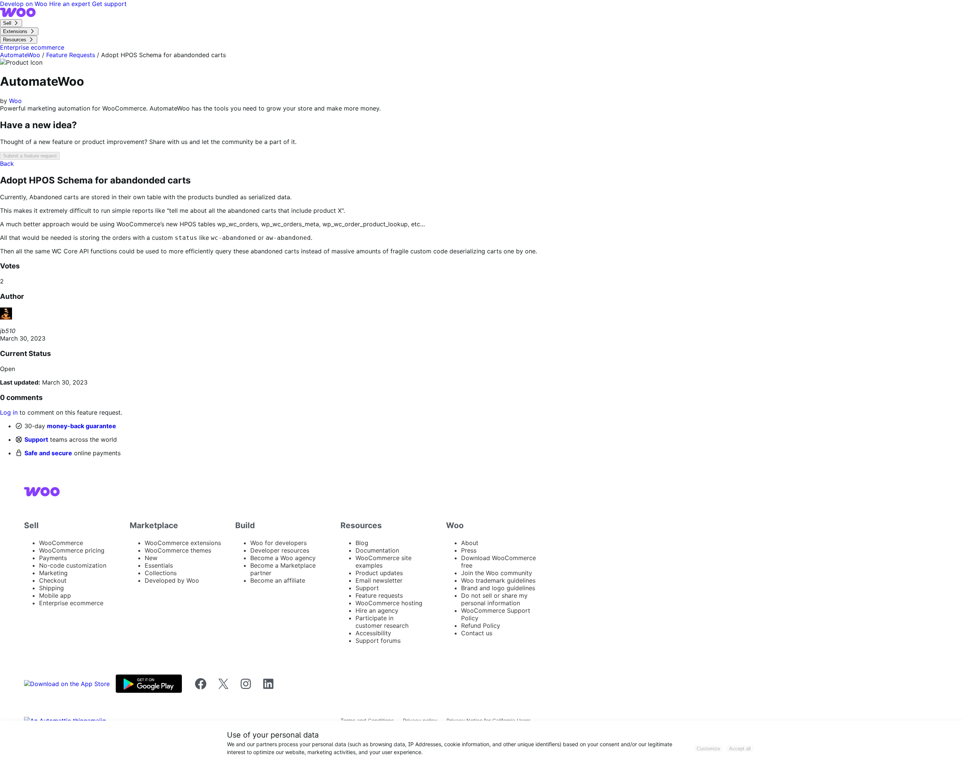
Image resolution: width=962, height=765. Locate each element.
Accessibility (373, 633)
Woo (15, 101)
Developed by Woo (172, 580)
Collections (161, 573)
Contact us (476, 633)
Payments (53, 558)
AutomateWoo (20, 55)
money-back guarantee (81, 426)
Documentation (377, 550)
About (469, 543)
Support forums (378, 640)
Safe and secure (48, 453)
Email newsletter (378, 580)
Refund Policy (480, 625)
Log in (9, 412)
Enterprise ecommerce (71, 603)
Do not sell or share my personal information (494, 599)
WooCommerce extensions (183, 543)
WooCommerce (61, 543)
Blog (361, 543)
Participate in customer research (381, 621)
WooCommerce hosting (388, 603)
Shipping (51, 588)
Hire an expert (70, 4)
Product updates (379, 573)
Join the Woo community (496, 573)
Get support (109, 4)
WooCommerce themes (178, 550)
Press (468, 550)
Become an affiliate (277, 580)
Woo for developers (278, 543)
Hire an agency (376, 610)
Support (36, 439)
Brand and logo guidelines (498, 588)
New (151, 558)
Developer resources (279, 550)
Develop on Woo (24, 4)
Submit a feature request (30, 156)
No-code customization (72, 565)
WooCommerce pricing (71, 550)
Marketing (53, 573)
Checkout (53, 580)
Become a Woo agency (283, 558)
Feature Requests (70, 55)
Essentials (159, 565)
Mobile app (55, 595)
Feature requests (379, 595)
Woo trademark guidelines (498, 580)
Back (7, 163)
